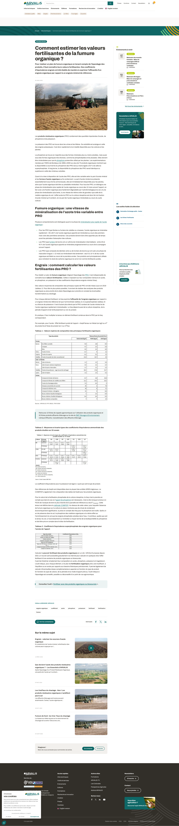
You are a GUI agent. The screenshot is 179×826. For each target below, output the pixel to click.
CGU (120, 821)
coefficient (54, 608)
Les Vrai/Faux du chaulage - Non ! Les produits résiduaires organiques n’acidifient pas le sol (52, 693)
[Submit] (110, 3)
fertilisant (92, 608)
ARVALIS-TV (95, 780)
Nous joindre (131, 790)
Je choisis (21, 816)
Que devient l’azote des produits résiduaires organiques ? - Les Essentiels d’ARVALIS (52, 666)
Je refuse (8, 816)
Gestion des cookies (111, 821)
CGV (125, 821)
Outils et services (63, 780)
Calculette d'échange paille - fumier (131, 211)
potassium (81, 608)
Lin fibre (66, 13)
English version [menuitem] (113, 8)
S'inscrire (100, 748)
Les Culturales (96, 783)
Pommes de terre (56, 13)
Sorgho (45, 13)
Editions (60, 787)
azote (63, 608)
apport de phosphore (63, 500)
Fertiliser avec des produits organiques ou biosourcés (74, 584)
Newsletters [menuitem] (141, 3)
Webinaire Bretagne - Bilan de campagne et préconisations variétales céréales (134, 80)
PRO (87, 275)
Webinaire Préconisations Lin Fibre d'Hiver (135, 96)
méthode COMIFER (61, 505)
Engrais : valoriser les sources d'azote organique (50, 640)
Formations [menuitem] (73, 8)
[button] (4, 823)
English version (65, 808)
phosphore (61, 160)
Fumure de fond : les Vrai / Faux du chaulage (52, 716)
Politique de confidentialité (147, 821)
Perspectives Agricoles (98, 787)
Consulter (124, 280)
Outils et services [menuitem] (43, 8)
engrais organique (42, 608)
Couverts (83, 13)
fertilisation (101, 608)
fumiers (52, 242)
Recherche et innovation (65, 794)
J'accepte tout (34, 816)
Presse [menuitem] (119, 3)
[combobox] (79, 3)
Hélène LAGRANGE (41, 603)
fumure (38, 612)
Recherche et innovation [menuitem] (87, 8)
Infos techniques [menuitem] (29, 8)
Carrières (60, 805)
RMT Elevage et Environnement (87, 415)
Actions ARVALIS (97, 790)
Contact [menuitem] (133, 3)
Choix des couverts (126, 223)
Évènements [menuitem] (55, 8)
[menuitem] (149, 3)
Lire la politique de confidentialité (12, 810)
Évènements (61, 784)
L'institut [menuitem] (100, 8)
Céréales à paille (30, 13)
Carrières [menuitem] (126, 3)
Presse (59, 801)
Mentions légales (133, 821)
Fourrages (74, 13)
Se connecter (88, 748)
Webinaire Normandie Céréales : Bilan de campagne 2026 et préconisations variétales (134, 61)
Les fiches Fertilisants (127, 217)
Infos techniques (62, 777)
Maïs (39, 13)
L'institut (60, 798)
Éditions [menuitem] (64, 8)
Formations (61, 791)
